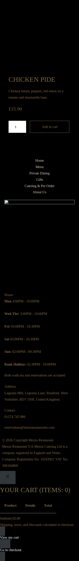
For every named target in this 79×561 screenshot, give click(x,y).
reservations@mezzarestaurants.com (29, 427)
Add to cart (49, 127)
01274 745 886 (14, 417)
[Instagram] (9, 279)
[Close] (8, 477)
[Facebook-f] (21, 279)
